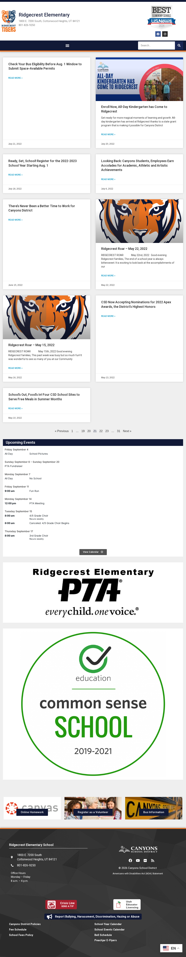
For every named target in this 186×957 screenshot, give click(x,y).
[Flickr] (145, 860)
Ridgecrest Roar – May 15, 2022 (31, 345)
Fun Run (34, 490)
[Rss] (152, 860)
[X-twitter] (122, 860)
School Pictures (38, 453)
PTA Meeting (36, 503)
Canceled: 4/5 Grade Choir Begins (49, 523)
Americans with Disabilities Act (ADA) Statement (138, 873)
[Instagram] (165, 34)
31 (118, 431)
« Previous (62, 431)
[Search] (179, 45)
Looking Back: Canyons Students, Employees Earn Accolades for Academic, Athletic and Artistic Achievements (137, 165)
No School (35, 478)
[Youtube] (137, 860)
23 (107, 431)
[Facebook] (158, 34)
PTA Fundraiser (14, 466)
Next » (127, 431)
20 (89, 431)
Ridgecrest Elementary (44, 15)
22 (101, 431)
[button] (67, 46)
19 (83, 431)
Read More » (15, 78)
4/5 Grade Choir (38, 515)
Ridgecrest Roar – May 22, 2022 (124, 249)
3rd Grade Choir (38, 535)
